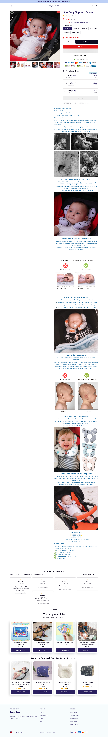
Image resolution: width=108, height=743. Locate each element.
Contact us (43, 712)
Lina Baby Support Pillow (20, 593)
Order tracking (44, 715)
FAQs (41, 718)
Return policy (73, 721)
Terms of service (74, 715)
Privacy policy (73, 712)
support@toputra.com (16, 718)
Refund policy (74, 724)
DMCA (41, 721)
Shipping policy (74, 718)
